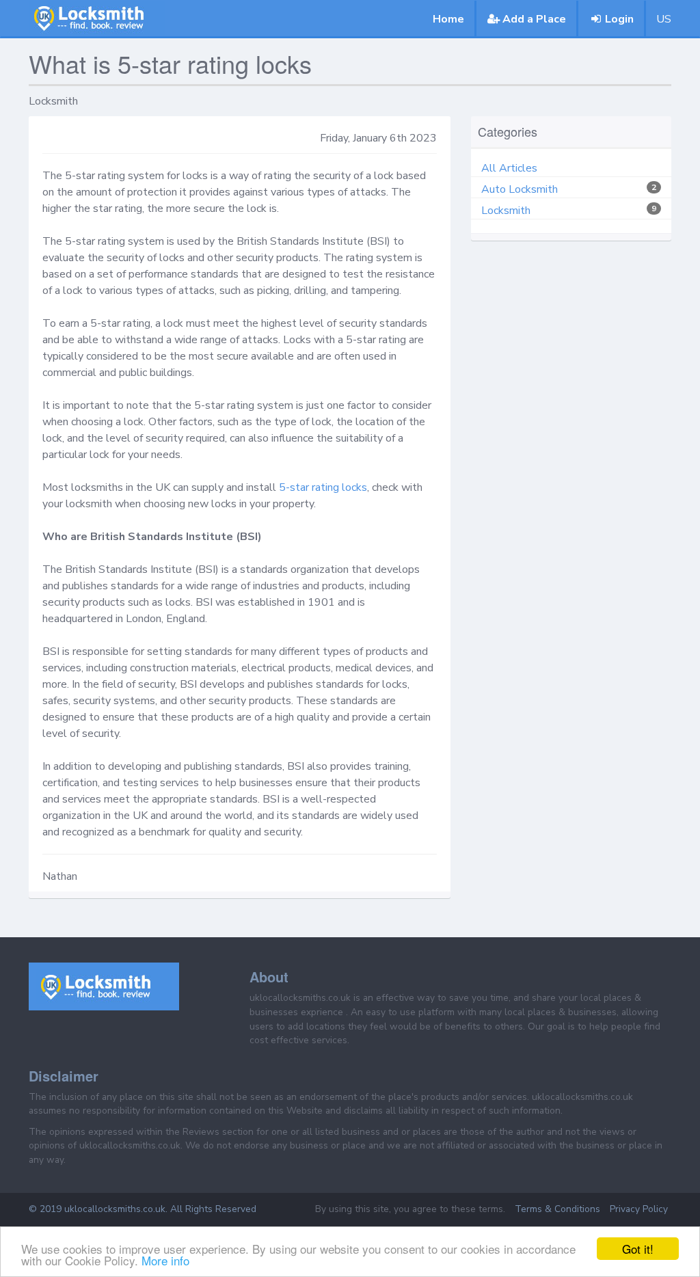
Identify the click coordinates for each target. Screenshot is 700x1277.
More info (165, 1260)
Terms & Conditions (557, 1208)
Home (448, 19)
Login (619, 19)
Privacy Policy (639, 1208)
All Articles (509, 168)
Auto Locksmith (519, 189)
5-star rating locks (323, 487)
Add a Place (534, 19)
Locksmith (505, 210)
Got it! (638, 1248)
